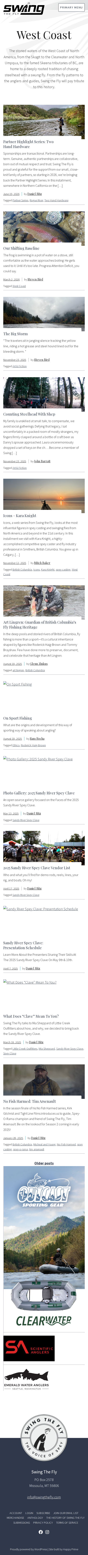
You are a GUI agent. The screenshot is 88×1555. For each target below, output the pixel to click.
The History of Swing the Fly (65, 1518)
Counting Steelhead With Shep (29, 414)
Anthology (35, 1518)
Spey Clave (9, 1053)
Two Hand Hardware (56, 200)
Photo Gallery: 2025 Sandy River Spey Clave (39, 793)
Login (29, 1513)
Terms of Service (67, 1522)
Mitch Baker (42, 563)
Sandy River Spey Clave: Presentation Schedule (23, 945)
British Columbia (22, 569)
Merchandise (15, 1518)
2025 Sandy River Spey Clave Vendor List (36, 867)
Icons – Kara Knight (19, 515)
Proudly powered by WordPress (29, 1549)
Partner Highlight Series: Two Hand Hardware (28, 144)
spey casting (63, 569)
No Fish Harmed (66, 1144)
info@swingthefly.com (44, 1497)
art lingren (18, 670)
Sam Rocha (37, 738)
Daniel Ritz (34, 194)
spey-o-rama (20, 1149)
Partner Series (20, 200)
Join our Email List (65, 1513)
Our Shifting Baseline (21, 248)
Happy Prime (70, 1549)
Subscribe (43, 1513)
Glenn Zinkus (39, 664)
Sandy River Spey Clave (25, 820)
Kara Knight (47, 569)
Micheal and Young (44, 1144)
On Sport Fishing (17, 718)
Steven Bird (35, 279)
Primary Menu (71, 7)
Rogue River (36, 200)
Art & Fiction (19, 366)
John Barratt (42, 461)
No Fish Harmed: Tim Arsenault (29, 1101)
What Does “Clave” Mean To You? (31, 1016)
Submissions (21, 1522)
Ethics (15, 745)
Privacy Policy (43, 1522)
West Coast (19, 286)
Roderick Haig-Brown (33, 745)
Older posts (44, 1163)
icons (36, 569)
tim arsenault (36, 1149)
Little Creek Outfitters (24, 1048)
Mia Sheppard (47, 1048)
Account (16, 1513)
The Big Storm (15, 333)
